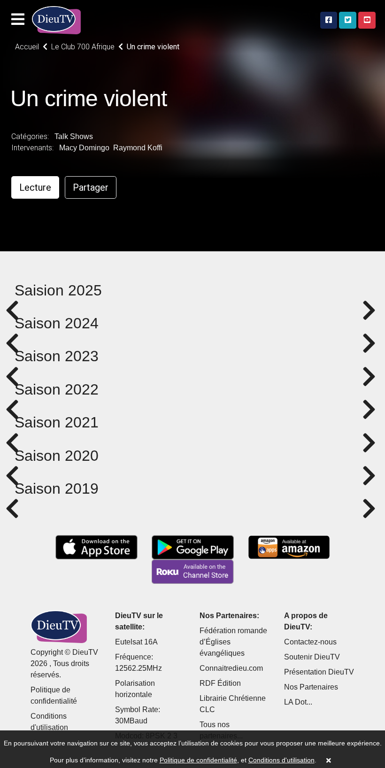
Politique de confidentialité (198, 760)
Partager (90, 187)
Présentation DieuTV (319, 672)
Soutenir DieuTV (312, 657)
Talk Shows (73, 136)
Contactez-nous (310, 642)
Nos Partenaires (311, 687)
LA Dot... (298, 702)
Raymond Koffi (137, 148)
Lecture (35, 187)
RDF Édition (220, 683)
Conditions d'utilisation (281, 760)
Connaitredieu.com (231, 668)
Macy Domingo (84, 148)
